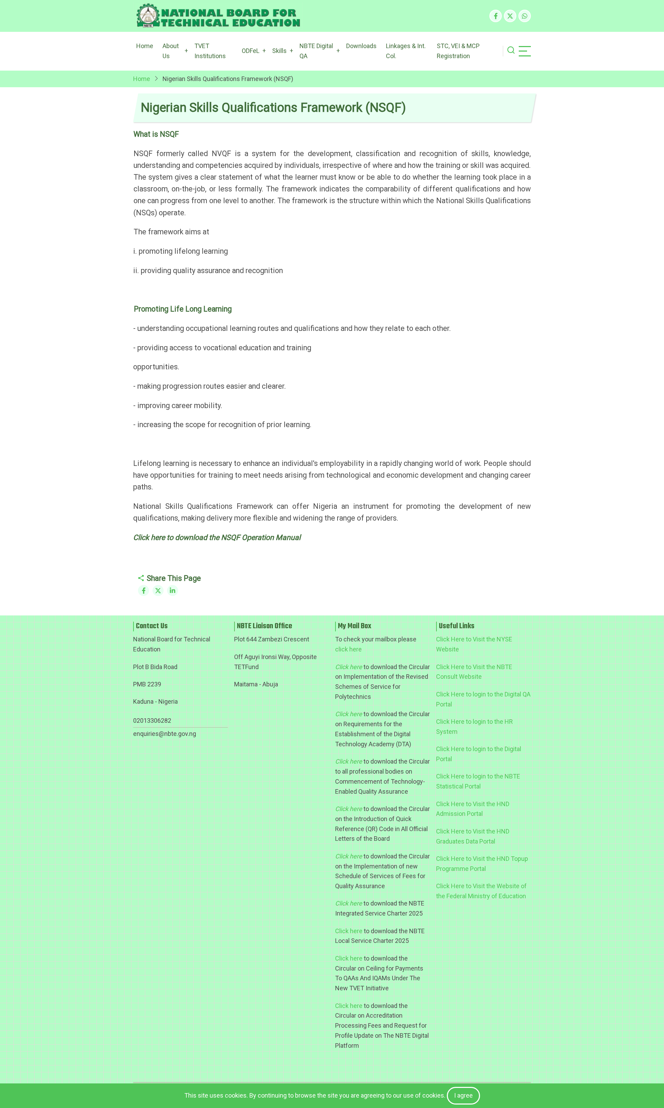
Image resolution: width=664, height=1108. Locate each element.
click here (348, 649)
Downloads (361, 45)
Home (144, 45)
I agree (463, 1095)
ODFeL (250, 50)
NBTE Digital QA (316, 51)
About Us (171, 51)
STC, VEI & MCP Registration (458, 51)
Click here (348, 931)
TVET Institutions (210, 51)
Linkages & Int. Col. (406, 51)
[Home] (218, 16)
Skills (279, 50)
